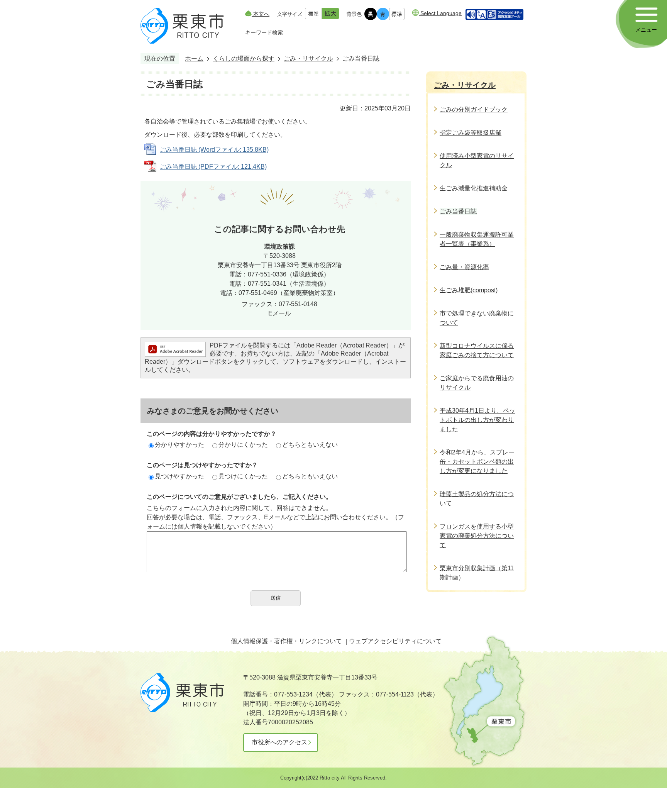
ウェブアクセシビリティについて (395, 641)
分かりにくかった (243, 444)
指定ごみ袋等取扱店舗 (470, 132)
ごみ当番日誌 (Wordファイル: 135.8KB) (214, 149)
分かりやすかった (179, 444)
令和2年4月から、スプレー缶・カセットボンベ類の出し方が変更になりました (477, 461)
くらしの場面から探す (243, 58)
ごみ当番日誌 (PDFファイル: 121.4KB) (213, 166)
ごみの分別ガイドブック (474, 109)
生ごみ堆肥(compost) (469, 290)
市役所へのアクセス (279, 742)
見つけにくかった (243, 476)
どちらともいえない (310, 444)
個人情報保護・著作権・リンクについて (286, 641)
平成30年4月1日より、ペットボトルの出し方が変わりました (477, 419)
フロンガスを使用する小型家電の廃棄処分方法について (477, 535)
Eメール (279, 313)
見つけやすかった (179, 476)
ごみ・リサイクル (308, 58)
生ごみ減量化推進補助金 (474, 188)
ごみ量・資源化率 (464, 267)
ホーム (194, 58)
